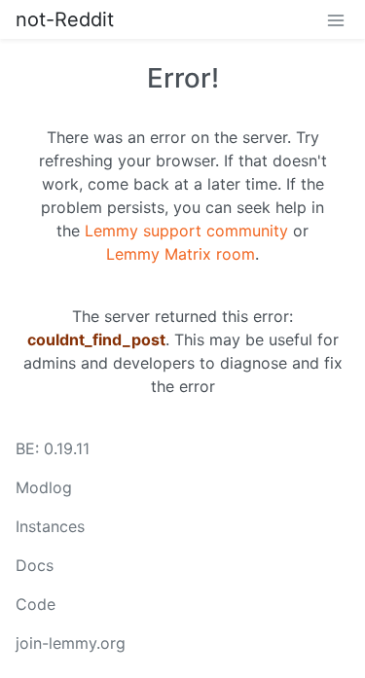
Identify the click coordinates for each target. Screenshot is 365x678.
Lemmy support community (186, 230)
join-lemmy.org (71, 643)
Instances (50, 526)
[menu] (335, 19)
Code (35, 604)
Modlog (44, 487)
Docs (35, 565)
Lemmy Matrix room (180, 254)
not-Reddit (65, 19)
